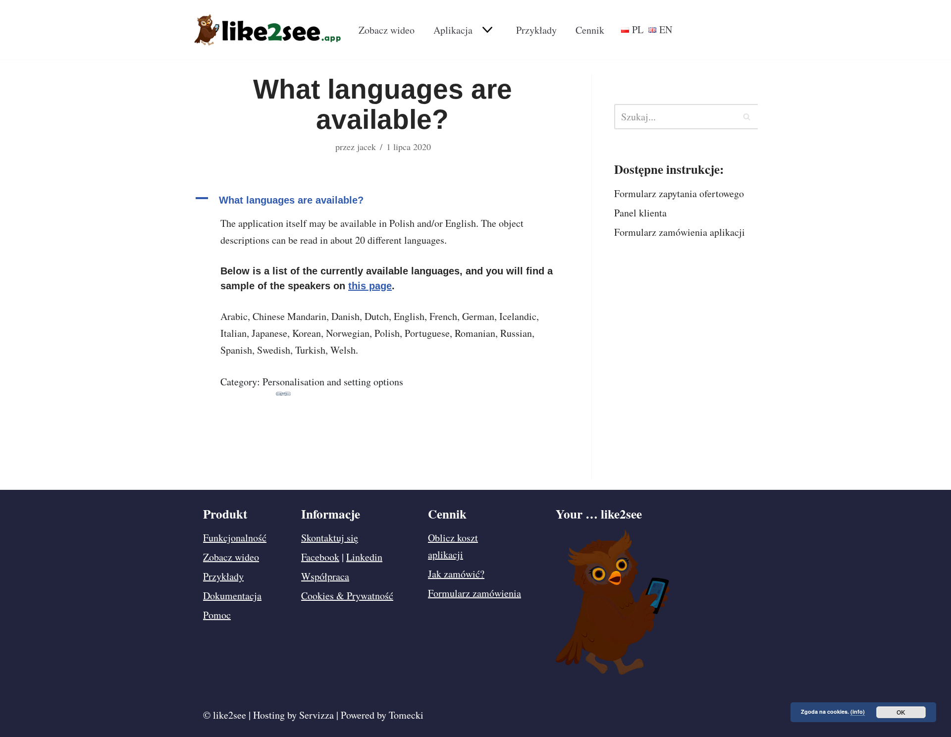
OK (901, 712)
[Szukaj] (747, 116)
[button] (486, 30)
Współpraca (325, 576)
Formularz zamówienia (474, 593)
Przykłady (536, 30)
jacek (366, 147)
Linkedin (364, 557)
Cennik (590, 30)
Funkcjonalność (234, 537)
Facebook (320, 557)
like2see (229, 715)
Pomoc (217, 615)
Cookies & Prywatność (347, 595)
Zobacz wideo (387, 30)
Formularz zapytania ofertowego (679, 193)
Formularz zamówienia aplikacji (679, 232)
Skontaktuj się (329, 537)
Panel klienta (640, 212)
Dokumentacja (232, 595)
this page (370, 285)
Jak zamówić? (456, 573)
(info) (857, 711)
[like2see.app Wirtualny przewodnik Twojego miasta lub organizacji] (267, 30)
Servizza (316, 715)
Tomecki (406, 715)
